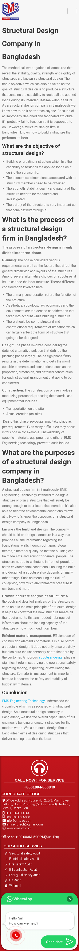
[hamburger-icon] (72, 11)
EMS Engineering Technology (23, 701)
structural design (51, 657)
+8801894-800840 (39, 787)
